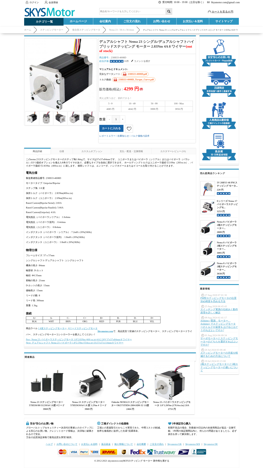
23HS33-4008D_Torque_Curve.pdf (136, 79)
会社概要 (141, 444)
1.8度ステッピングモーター (52, 328)
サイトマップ (224, 21)
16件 (126, 61)
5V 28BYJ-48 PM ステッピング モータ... (227, 184)
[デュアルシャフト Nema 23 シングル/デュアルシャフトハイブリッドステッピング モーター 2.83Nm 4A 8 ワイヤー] (60, 74)
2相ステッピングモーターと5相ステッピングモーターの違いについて (219, 367)
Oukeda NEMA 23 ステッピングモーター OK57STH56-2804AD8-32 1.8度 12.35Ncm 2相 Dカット (130, 405)
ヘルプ (49, 444)
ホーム (27, 29)
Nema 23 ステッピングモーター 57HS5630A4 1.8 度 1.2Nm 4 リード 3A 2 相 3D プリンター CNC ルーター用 (88, 407)
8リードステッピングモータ (83, 328)
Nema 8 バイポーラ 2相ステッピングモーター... (227, 225)
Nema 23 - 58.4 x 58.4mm (121, 29)
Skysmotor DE (211, 444)
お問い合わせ (161, 21)
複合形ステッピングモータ (86, 29)
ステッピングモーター (51, 29)
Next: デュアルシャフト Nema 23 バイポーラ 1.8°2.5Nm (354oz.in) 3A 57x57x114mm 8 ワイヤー (74, 342)
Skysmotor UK (174, 444)
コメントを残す (142, 61)
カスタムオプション (91, 151)
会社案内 (105, 21)
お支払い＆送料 (193, 21)
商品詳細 (37, 151)
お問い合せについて (67, 444)
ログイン (34, 2)
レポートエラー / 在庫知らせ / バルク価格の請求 (124, 136)
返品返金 (106, 444)
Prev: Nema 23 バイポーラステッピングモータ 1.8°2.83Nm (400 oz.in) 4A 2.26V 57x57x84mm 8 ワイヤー (79, 339)
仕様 (61, 151)
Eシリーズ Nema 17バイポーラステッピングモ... (227, 204)
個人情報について (123, 444)
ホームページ (78, 21)
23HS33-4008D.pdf (137, 74)
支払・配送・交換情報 (131, 151)
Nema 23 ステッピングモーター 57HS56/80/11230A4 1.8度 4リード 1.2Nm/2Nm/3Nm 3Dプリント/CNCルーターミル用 (47, 407)
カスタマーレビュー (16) (173, 151)
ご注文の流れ (132, 21)
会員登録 (53, 2)
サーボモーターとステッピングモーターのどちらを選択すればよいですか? (219, 341)
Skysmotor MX (192, 444)
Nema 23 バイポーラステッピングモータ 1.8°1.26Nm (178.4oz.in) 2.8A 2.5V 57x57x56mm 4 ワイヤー (172, 405)
